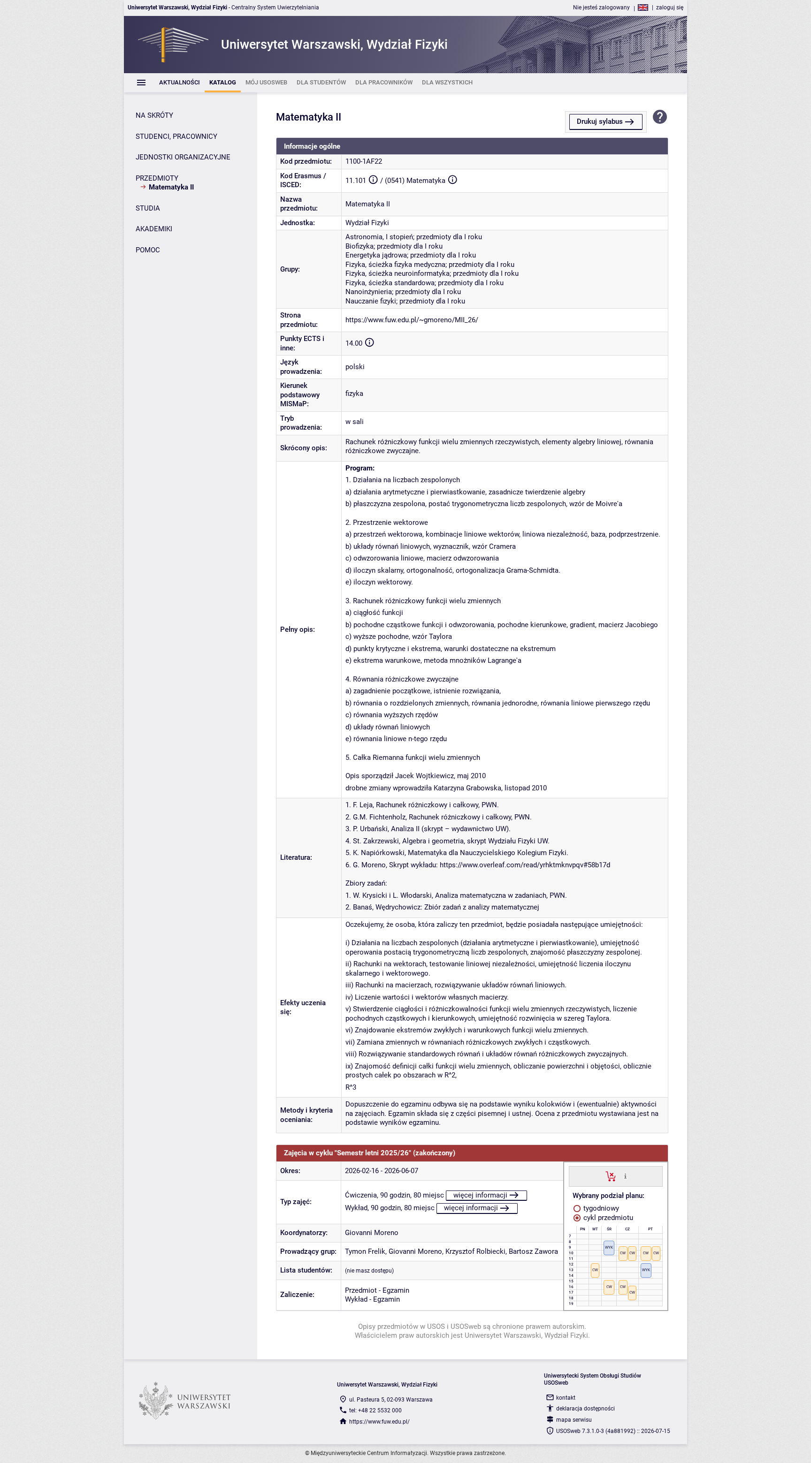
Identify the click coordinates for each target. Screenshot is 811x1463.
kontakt (565, 1398)
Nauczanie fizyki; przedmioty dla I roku (405, 301)
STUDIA (148, 208)
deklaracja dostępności (585, 1408)
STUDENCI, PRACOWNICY (176, 136)
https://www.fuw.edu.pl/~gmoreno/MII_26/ (411, 320)
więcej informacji (480, 1195)
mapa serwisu (574, 1420)
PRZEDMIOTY (157, 178)
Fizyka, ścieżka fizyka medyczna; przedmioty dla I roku (429, 264)
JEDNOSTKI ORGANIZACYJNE (183, 157)
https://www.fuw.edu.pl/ (379, 1421)
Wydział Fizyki (367, 223)
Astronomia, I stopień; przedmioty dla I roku (413, 237)
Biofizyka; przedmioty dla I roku (394, 246)
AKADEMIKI (154, 229)
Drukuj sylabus (600, 121)
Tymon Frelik (365, 1251)
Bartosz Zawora (533, 1251)
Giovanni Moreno (371, 1232)
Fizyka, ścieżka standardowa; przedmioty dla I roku (424, 283)
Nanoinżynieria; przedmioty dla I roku (403, 292)
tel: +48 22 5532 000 (375, 1410)
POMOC (148, 250)
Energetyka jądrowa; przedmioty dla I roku (410, 255)
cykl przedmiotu (607, 1217)
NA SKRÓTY (154, 115)
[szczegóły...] (625, 1176)
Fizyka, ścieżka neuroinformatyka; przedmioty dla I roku (432, 273)
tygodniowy (600, 1208)
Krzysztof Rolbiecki (475, 1251)
